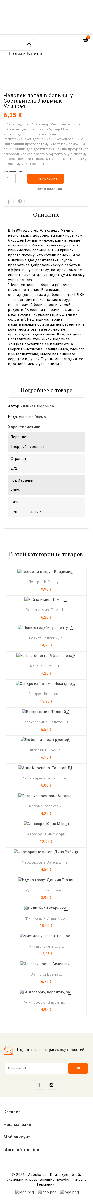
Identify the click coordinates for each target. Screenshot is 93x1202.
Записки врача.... (46, 974)
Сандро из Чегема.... (46, 694)
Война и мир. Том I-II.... (46, 610)
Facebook (39, 1084)
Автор (13, 406)
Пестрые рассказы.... (46, 806)
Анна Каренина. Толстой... (46, 778)
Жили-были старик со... (46, 918)
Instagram (51, 1084)
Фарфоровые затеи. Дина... (46, 862)
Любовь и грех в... (46, 750)
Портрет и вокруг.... (46, 582)
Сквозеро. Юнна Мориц (46, 834)
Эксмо (40, 417)
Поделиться (8, 201)
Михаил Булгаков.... (46, 946)
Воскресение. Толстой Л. (46, 722)
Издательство (21, 417)
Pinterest (19, 201)
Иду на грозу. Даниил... (46, 890)
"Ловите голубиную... (46, 638)
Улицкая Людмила (37, 406)
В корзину (46, 179)
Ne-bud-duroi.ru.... (46, 666)
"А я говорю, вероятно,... (46, 1002)
